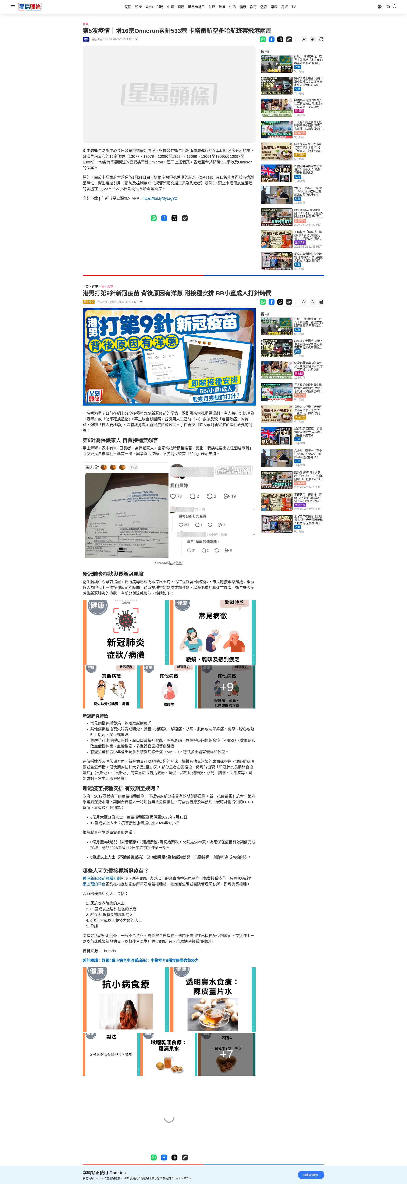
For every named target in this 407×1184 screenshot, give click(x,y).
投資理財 (300, 133)
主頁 (86, 24)
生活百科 (300, 242)
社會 (297, 67)
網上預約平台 (94, 884)
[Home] (30, 6)
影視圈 (299, 111)
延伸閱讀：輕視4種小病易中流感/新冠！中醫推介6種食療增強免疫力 (141, 960)
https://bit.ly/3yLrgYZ (159, 198)
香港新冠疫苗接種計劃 (102, 878)
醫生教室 (107, 286)
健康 (95, 286)
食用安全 (300, 154)
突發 (297, 89)
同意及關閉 (310, 1175)
